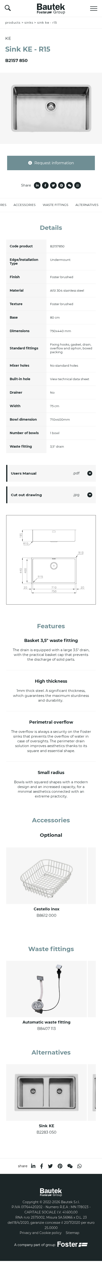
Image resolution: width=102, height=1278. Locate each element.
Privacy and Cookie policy (40, 1233)
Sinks (28, 22)
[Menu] (93, 8)
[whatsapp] (79, 1166)
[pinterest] (60, 1166)
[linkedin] (33, 1166)
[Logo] (51, 7)
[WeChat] (70, 1166)
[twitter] (50, 1166)
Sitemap (72, 1233)
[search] (8, 9)
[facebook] (41, 1166)
